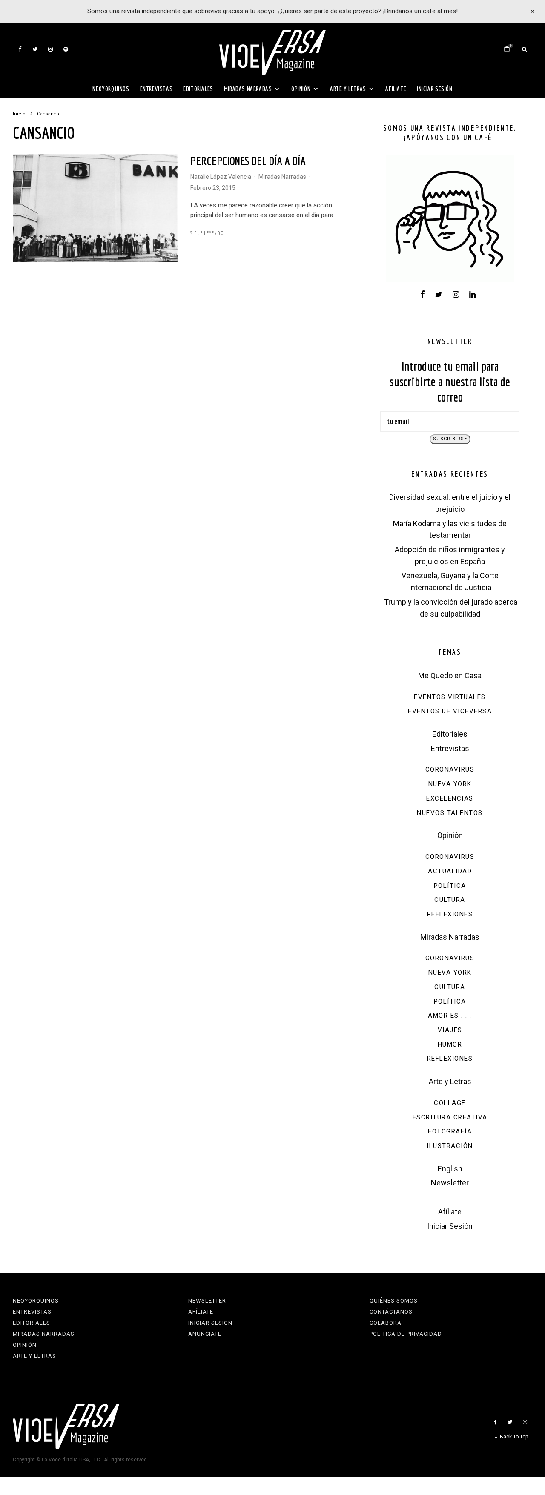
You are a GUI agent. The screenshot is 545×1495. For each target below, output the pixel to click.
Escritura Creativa (450, 1117)
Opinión (300, 88)
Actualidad (450, 871)
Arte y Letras (348, 88)
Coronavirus (450, 769)
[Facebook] (20, 49)
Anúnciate (204, 1334)
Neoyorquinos (110, 88)
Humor (450, 1044)
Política (450, 886)
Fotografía (450, 1131)
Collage (450, 1103)
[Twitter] (35, 49)
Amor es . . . (450, 1015)
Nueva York (450, 784)
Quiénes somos (394, 1300)
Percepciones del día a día (248, 161)
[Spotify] (65, 49)
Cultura (449, 900)
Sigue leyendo (207, 233)
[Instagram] (50, 49)
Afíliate (395, 88)
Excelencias (449, 798)
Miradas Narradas (248, 88)
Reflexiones (450, 914)
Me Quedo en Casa (450, 675)
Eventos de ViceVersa (450, 711)
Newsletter (450, 1182)
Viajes (450, 1030)
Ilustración (450, 1146)
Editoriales (198, 88)
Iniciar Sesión (434, 88)
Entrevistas (156, 88)
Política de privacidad (406, 1334)
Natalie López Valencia (220, 176)
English (450, 1168)
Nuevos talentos (450, 813)
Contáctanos (391, 1311)
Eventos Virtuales (450, 697)
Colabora (386, 1323)
